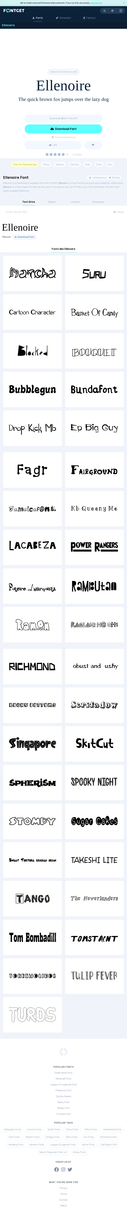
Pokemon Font (63, 1090)
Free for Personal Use (25, 164)
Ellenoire (63, 183)
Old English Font (109, 1144)
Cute (99, 164)
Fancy (46, 164)
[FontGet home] (13, 10)
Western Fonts (37, 1144)
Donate (115, 177)
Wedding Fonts (16, 1144)
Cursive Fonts (34, 1129)
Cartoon (74, 164)
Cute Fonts (14, 1137)
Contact (63, 1199)
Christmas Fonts (108, 1137)
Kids (87, 164)
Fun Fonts (89, 1137)
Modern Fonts (32, 1137)
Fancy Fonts (72, 1129)
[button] (112, 11)
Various (60, 164)
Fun (110, 164)
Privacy (63, 1188)
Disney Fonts (79, 1152)
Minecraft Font (63, 1078)
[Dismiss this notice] (124, 3)
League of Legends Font (63, 1084)
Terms (63, 1194)
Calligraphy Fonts (12, 1129)
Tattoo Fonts (91, 1129)
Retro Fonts (72, 1137)
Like (54, 144)
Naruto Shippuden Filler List (53, 1152)
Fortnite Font (64, 1114)
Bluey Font (63, 1102)
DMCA (63, 1205)
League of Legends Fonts (63, 1144)
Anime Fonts (88, 1144)
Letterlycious (99, 177)
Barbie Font (63, 1108)
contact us (96, 3)
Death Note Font (63, 1072)
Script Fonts (54, 1129)
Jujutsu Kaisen (63, 1096)
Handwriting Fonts (112, 1129)
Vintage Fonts (53, 1137)
